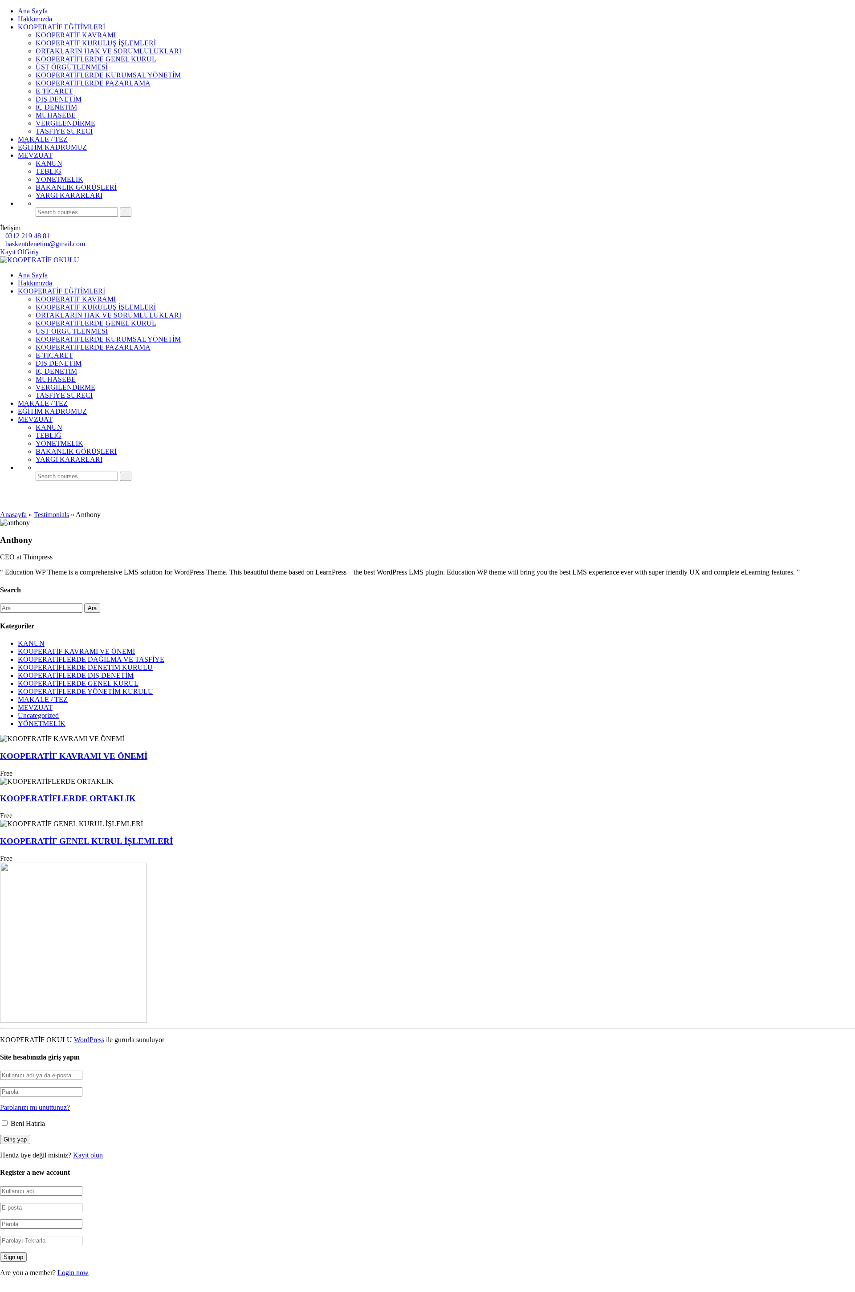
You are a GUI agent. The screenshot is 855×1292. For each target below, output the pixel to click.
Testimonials (51, 514)
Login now (73, 1272)
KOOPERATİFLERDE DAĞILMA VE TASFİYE (91, 659)
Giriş (31, 252)
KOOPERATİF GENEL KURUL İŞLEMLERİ (86, 841)
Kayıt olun (88, 1155)
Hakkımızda (35, 19)
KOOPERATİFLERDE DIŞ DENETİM (76, 675)
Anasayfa (13, 514)
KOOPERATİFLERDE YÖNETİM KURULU (85, 691)
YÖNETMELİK (59, 179)
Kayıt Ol (12, 252)
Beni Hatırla (27, 1123)
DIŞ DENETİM (58, 99)
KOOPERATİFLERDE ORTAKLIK (68, 798)
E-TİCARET (54, 91)
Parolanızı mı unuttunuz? (35, 1107)
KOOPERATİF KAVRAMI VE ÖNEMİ (76, 651)
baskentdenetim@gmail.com (45, 244)
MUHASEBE (56, 115)
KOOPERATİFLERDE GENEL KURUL (96, 59)
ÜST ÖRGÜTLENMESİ (72, 67)
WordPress (89, 1039)
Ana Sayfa (33, 11)
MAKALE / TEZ (43, 139)
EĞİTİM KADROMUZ (52, 147)
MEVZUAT (35, 155)
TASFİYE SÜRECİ (64, 131)
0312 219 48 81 (27, 236)
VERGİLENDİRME (65, 123)
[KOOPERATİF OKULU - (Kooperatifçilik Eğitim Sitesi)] (39, 260)
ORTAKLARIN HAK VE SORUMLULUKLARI (108, 51)
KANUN (49, 163)
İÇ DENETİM (56, 107)
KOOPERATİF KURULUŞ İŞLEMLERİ (96, 43)
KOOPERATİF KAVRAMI (76, 35)
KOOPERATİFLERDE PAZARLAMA (93, 83)
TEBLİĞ (48, 171)
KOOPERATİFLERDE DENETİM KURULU (85, 667)
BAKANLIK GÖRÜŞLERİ (76, 187)
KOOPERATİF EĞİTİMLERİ (61, 27)
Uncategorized (38, 715)
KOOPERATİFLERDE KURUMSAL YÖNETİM (108, 75)
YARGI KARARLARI (69, 195)
